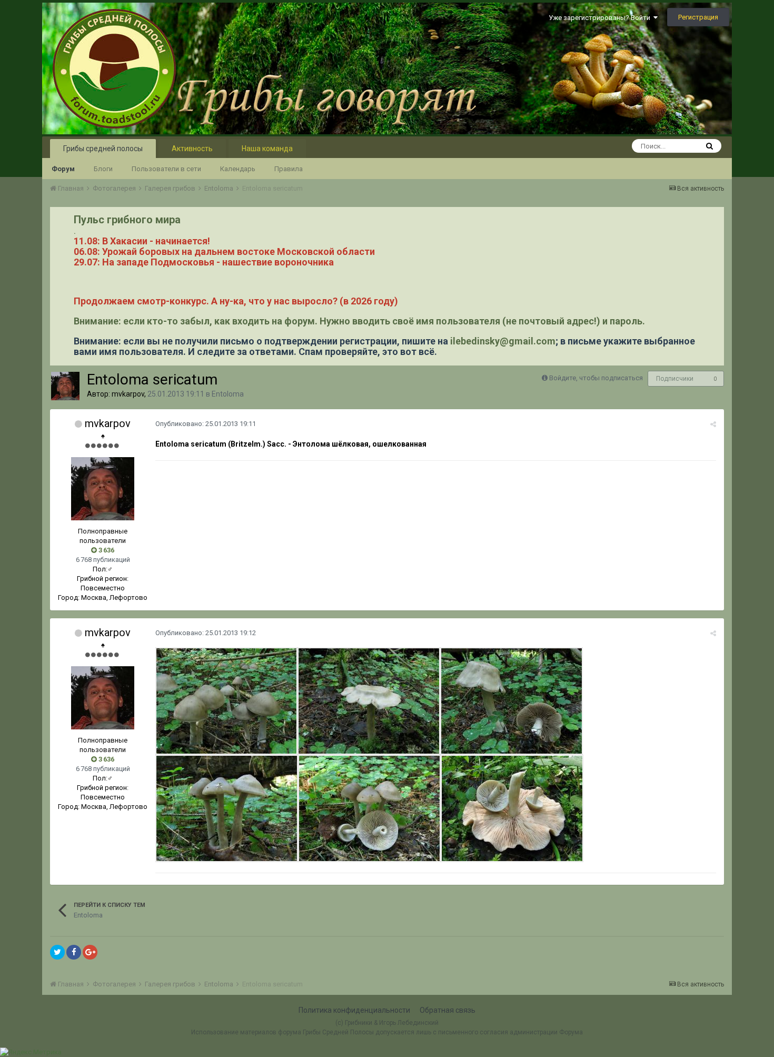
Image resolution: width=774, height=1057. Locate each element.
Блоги (103, 169)
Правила (288, 169)
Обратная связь (447, 1010)
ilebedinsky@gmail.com (502, 341)
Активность (192, 148)
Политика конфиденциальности (354, 1010)
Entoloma (228, 394)
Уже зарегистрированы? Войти (601, 18)
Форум (63, 169)
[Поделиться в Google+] (90, 952)
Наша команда (267, 148)
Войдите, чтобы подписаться (596, 378)
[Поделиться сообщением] (713, 424)
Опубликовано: (205, 424)
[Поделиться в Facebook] (73, 952)
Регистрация (698, 17)
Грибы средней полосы (103, 148)
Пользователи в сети (166, 169)
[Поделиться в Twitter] (57, 952)
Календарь (237, 169)
